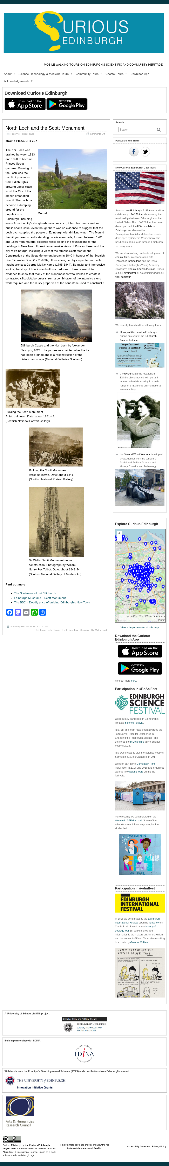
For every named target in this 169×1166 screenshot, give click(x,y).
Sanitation (85, 630)
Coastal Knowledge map (141, 269)
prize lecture (137, 741)
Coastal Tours (114, 73)
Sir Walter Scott (99, 630)
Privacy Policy (159, 1146)
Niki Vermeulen (28, 626)
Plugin (161, 620)
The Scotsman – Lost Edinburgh (35, 593)
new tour (127, 373)
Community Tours (87, 73)
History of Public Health (22, 134)
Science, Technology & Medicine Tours (44, 73)
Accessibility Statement (138, 1146)
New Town (74, 630)
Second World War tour (137, 454)
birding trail (130, 273)
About (8, 73)
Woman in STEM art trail (128, 820)
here (133, 680)
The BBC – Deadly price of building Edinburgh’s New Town (52, 602)
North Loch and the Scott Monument (45, 128)
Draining (57, 630)
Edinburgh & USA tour (142, 210)
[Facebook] (134, 152)
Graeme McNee (139, 942)
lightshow (154, 922)
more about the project (80, 1145)
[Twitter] (145, 152)
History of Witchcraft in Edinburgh (138, 332)
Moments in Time (146, 763)
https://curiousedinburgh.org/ (19, 1155)
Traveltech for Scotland (128, 261)
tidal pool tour (122, 277)
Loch (64, 630)
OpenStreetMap (142, 616)
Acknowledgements (16, 81)
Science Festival (134, 722)
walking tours (135, 771)
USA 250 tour (136, 214)
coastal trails (122, 257)
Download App (139, 73)
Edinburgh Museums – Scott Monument (40, 597)
